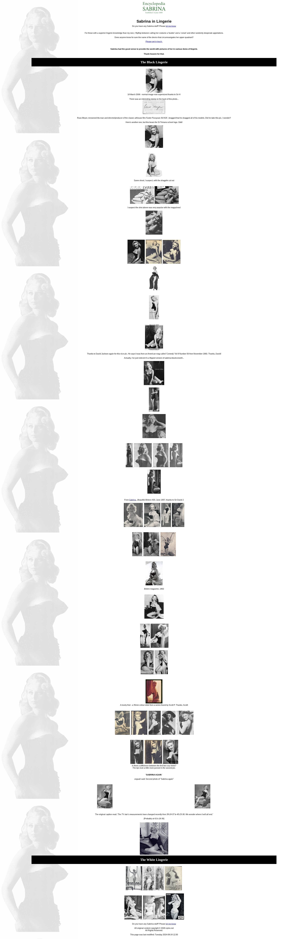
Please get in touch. (154, 42)
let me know (171, 26)
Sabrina (132, 500)
